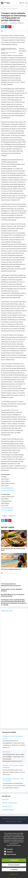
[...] (10, 747)
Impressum (19, 821)
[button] (22, 3)
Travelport (12, 515)
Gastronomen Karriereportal (9, 803)
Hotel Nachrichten (7, 806)
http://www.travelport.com (8, 490)
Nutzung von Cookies (11, 821)
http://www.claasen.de (7, 510)
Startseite (3, 8)
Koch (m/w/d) (6, 752)
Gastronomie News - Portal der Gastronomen (16, 818)
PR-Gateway (4, 23)
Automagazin (5, 799)
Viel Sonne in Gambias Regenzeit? (11, 569)
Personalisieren (14, 874)
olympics (4, 515)
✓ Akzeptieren (14, 860)
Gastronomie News (12, 8)
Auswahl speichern (14, 865)
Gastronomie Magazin (8, 809)
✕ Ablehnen (14, 869)
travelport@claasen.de (7, 488)
